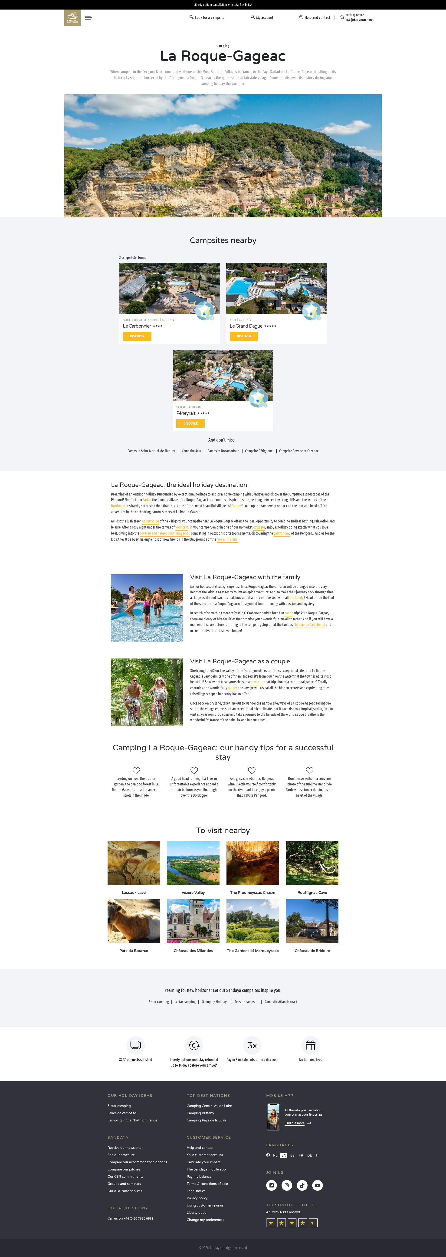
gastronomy (282, 533)
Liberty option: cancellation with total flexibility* (223, 5)
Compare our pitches (124, 1169)
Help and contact (200, 1148)
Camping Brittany (200, 1113)
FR (301, 1155)
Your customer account (205, 1155)
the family (296, 597)
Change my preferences (205, 1220)
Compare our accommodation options (137, 1162)
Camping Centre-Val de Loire (209, 1106)
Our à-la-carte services (125, 1191)
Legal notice (196, 1191)
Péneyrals (186, 413)
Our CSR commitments (125, 1177)
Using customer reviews (205, 1205)
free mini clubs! (227, 539)
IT (317, 1155)
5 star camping (119, 1106)
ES (292, 1155)
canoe (289, 613)
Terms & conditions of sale (207, 1184)
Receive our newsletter (125, 1148)
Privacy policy (197, 1198)
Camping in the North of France (132, 1120)
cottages (259, 527)
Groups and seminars (124, 1184)
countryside (150, 521)
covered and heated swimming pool (165, 533)
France (236, 506)
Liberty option (198, 1213)
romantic (256, 682)
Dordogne (118, 506)
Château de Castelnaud (309, 624)
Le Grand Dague (246, 326)
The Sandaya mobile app (206, 1169)
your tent (181, 527)
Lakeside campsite (122, 1113)
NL (275, 1155)
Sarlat (147, 500)
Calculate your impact (203, 1162)
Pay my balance (199, 1177)
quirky (232, 688)
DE (309, 1155)
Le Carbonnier (137, 326)
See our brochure (121, 1155)
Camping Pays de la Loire (206, 1120)
